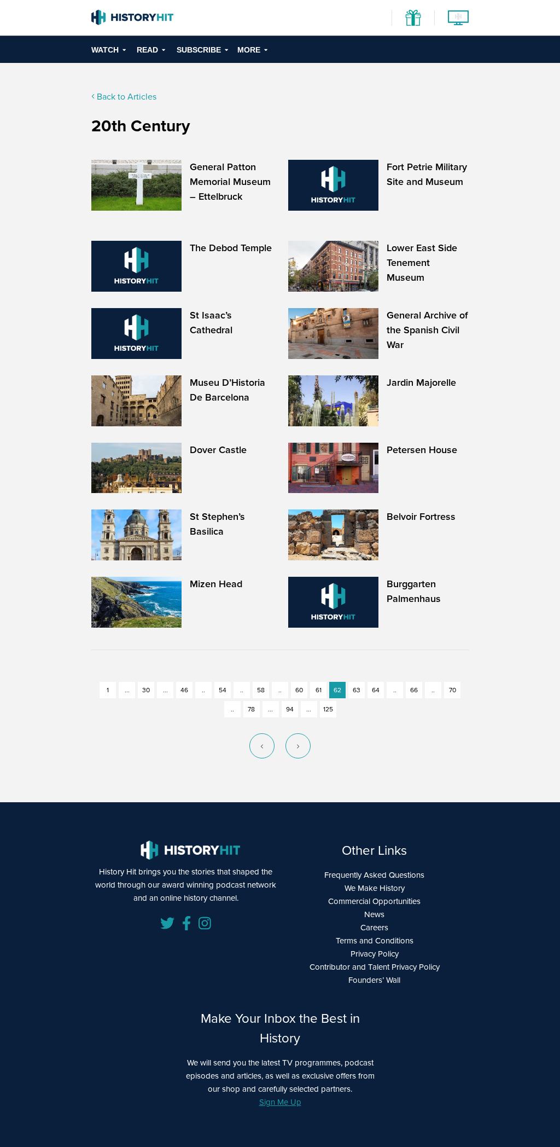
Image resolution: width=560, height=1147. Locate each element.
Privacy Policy (375, 954)
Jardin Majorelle (421, 382)
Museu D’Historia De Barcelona (227, 389)
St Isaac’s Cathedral (211, 322)
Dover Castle (218, 450)
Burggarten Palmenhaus (414, 591)
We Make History (375, 888)
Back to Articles (125, 96)
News (374, 914)
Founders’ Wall (374, 980)
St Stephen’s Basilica (217, 523)
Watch (105, 49)
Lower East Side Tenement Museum (422, 263)
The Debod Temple (231, 248)
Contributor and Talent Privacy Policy (375, 967)
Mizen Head (216, 584)
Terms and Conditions (374, 941)
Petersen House (422, 450)
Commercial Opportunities (374, 901)
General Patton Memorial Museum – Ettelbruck (230, 182)
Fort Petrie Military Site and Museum (427, 174)
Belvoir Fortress (421, 516)
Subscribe (199, 49)
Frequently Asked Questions (374, 875)
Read (147, 49)
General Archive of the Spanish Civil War (427, 330)
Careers (374, 928)
